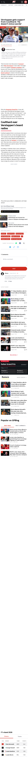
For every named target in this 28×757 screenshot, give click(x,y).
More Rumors (21, 377)
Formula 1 (21, 64)
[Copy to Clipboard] (14, 247)
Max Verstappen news (16, 239)
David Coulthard (5, 73)
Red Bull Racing (11, 233)
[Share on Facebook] (20, 243)
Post (14, 269)
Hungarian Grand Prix (11, 109)
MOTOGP (11, 5)
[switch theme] (4, 2)
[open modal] (26, 2)
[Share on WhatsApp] (16, 243)
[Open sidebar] (2, 2)
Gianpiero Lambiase (16, 67)
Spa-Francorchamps (5, 236)
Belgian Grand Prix (15, 236)
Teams (20, 736)
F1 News (3, 27)
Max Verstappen (8, 66)
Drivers (6, 736)
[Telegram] (10, 247)
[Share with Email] (17, 247)
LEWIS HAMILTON (18, 5)
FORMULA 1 (4, 5)
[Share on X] (23, 243)
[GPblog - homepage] (14, 2)
